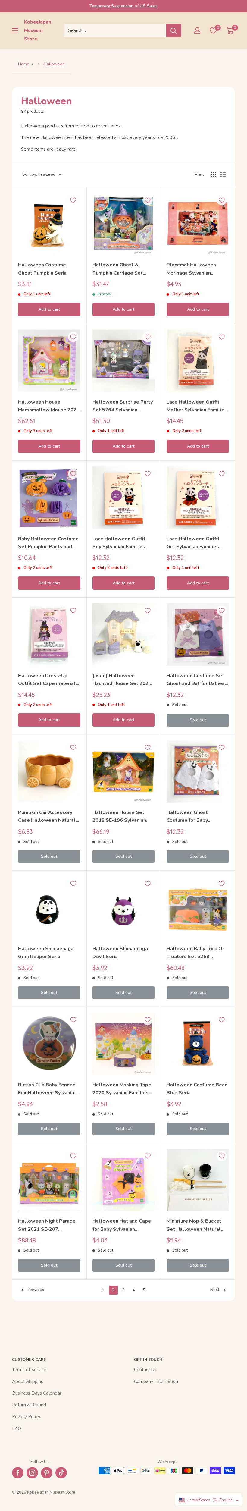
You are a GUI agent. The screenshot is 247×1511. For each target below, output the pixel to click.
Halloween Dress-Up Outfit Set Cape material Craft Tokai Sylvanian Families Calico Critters (47, 680)
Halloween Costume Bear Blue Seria (197, 1089)
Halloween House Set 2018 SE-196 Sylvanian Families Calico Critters (119, 817)
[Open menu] (15, 30)
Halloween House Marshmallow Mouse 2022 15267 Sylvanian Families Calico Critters (49, 406)
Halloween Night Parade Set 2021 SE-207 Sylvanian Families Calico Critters (47, 1225)
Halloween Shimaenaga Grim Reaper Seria (45, 952)
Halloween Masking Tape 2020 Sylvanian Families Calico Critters (121, 1089)
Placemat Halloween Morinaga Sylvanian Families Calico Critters (194, 269)
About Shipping (28, 1381)
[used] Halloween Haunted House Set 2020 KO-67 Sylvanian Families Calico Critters (122, 680)
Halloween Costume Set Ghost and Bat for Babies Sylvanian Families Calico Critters (196, 680)
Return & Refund (29, 1405)
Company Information (156, 1381)
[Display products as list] (223, 174)
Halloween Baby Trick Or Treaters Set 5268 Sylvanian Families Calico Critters (196, 953)
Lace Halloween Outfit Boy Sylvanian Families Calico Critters (118, 543)
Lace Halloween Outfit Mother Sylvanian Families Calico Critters (197, 406)
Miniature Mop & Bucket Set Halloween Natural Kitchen (194, 1225)
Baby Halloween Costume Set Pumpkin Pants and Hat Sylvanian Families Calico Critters (48, 543)
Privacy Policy (26, 1417)
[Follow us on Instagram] (32, 1472)
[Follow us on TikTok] (61, 1472)
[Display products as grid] (213, 174)
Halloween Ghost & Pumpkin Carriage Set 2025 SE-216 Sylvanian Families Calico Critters (119, 269)
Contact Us (145, 1370)
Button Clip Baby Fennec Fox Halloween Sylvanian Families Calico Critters (47, 1089)
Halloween (54, 64)
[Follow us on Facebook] (17, 1472)
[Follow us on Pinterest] (46, 1472)
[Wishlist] (213, 30)
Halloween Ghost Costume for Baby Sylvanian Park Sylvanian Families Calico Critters (195, 817)
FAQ (16, 1428)
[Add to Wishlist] (73, 200)
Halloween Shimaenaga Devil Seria (120, 952)
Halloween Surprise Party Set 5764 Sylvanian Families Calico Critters (122, 406)
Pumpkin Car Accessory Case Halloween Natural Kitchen (47, 817)
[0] (230, 30)
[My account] (197, 30)
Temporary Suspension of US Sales (123, 6)
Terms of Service (29, 1370)
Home (23, 64)
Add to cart (49, 309)
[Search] (173, 30)
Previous (36, 1290)
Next (214, 1290)
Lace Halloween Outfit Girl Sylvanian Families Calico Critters (193, 543)
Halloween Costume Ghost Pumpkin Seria (42, 269)
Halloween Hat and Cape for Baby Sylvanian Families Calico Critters (121, 1225)
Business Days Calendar (36, 1393)
